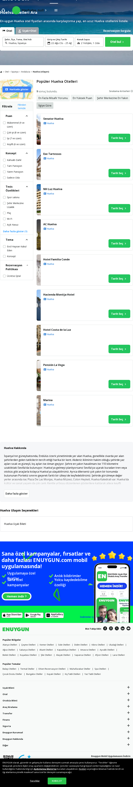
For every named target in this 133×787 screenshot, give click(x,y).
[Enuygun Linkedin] (123, 628)
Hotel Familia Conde (56, 259)
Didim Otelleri (80, 644)
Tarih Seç (117, 138)
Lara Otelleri (119, 654)
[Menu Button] (56, 10)
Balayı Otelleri (9, 668)
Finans (6, 719)
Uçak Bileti (8, 687)
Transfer (7, 713)
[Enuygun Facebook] (105, 628)
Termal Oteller (27, 668)
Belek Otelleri (9, 654)
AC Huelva (50, 224)
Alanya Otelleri (10, 644)
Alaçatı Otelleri (63, 654)
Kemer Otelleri (47, 644)
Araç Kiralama (10, 707)
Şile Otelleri (46, 654)
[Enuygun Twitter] (117, 628)
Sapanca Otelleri (82, 654)
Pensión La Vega (54, 365)
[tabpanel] (66, 42)
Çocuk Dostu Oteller (12, 674)
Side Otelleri (64, 644)
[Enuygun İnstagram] (111, 628)
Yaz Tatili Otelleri (93, 674)
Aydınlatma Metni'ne (45, 768)
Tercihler (35, 780)
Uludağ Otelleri (116, 644)
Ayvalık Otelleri (107, 649)
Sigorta (7, 726)
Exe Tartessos (52, 154)
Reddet (82, 768)
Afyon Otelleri (102, 654)
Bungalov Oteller (34, 674)
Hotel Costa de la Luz (57, 330)
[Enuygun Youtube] (128, 628)
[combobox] (25, 43)
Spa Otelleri (100, 668)
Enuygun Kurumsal (13, 732)
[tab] (7, 30)
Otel (7, 72)
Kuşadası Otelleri (28, 654)
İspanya (14, 72)
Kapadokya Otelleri (66, 649)
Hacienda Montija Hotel (58, 294)
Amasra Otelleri (88, 649)
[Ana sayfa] (1, 72)
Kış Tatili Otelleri (72, 674)
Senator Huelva (53, 119)
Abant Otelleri (46, 649)
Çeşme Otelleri (28, 644)
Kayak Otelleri (54, 674)
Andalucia (25, 72)
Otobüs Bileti (10, 700)
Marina (48, 400)
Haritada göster (19, 89)
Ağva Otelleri (9, 649)
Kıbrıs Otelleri (98, 644)
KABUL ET (57, 780)
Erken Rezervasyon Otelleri (52, 668)
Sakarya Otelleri (27, 649)
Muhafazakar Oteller (80, 668)
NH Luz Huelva (52, 189)
